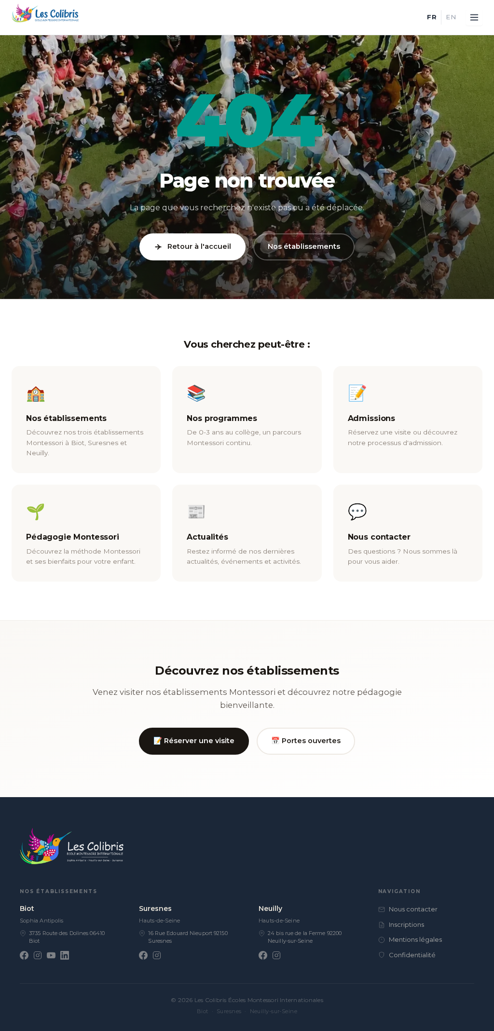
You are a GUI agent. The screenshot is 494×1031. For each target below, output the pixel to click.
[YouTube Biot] (51, 955)
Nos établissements (304, 246)
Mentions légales (415, 939)
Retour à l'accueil (199, 246)
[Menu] (474, 17)
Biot (27, 908)
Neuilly (270, 908)
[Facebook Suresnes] (143, 955)
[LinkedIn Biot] (64, 955)
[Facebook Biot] (24, 955)
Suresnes (155, 908)
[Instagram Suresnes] (156, 955)
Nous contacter (413, 909)
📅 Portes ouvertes (306, 740)
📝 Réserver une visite (193, 740)
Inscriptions (406, 924)
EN (451, 17)
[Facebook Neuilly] (263, 955)
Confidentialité (412, 955)
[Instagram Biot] (37, 955)
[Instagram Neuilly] (276, 955)
